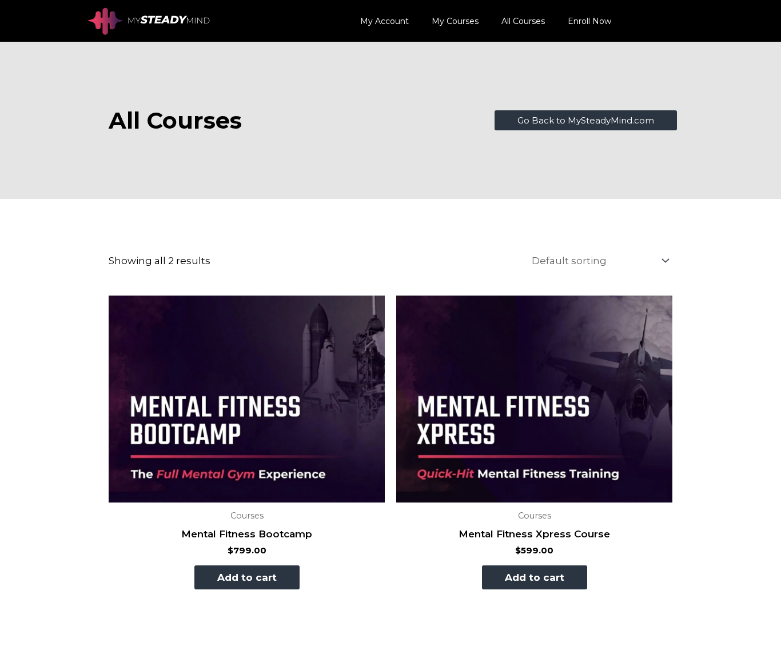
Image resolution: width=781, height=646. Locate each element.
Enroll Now (589, 21)
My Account (384, 21)
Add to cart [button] (247, 577)
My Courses (455, 21)
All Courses (523, 21)
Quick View (247, 491)
